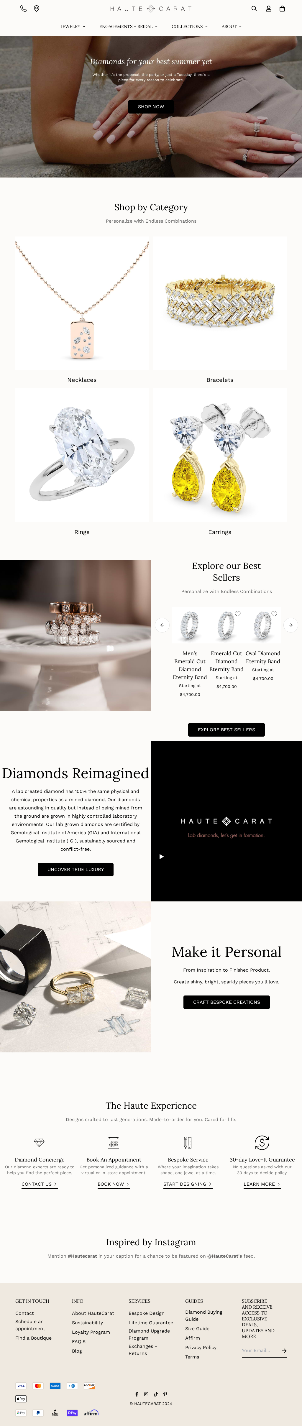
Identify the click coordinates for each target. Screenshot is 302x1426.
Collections (187, 26)
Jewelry (71, 26)
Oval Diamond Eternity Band (263, 657)
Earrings (220, 531)
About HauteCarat (93, 1313)
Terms (192, 1357)
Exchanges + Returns (143, 1349)
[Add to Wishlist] (238, 614)
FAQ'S (79, 1341)
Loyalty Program (91, 1332)
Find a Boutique (33, 1338)
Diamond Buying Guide (203, 1315)
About (229, 26)
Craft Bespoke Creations (226, 1002)
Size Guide (197, 1328)
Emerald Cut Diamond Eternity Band (226, 661)
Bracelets (220, 379)
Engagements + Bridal (126, 26)
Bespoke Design (147, 1313)
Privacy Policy (200, 1347)
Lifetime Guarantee (151, 1322)
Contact (24, 1313)
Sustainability (87, 1322)
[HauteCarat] (151, 8)
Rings (82, 531)
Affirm (192, 1338)
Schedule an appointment (30, 1325)
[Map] (36, 8)
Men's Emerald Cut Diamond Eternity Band (190, 665)
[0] (281, 8)
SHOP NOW (151, 106)
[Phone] (23, 8)
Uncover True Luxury (75, 869)
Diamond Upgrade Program (149, 1334)
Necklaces (82, 379)
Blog (77, 1351)
